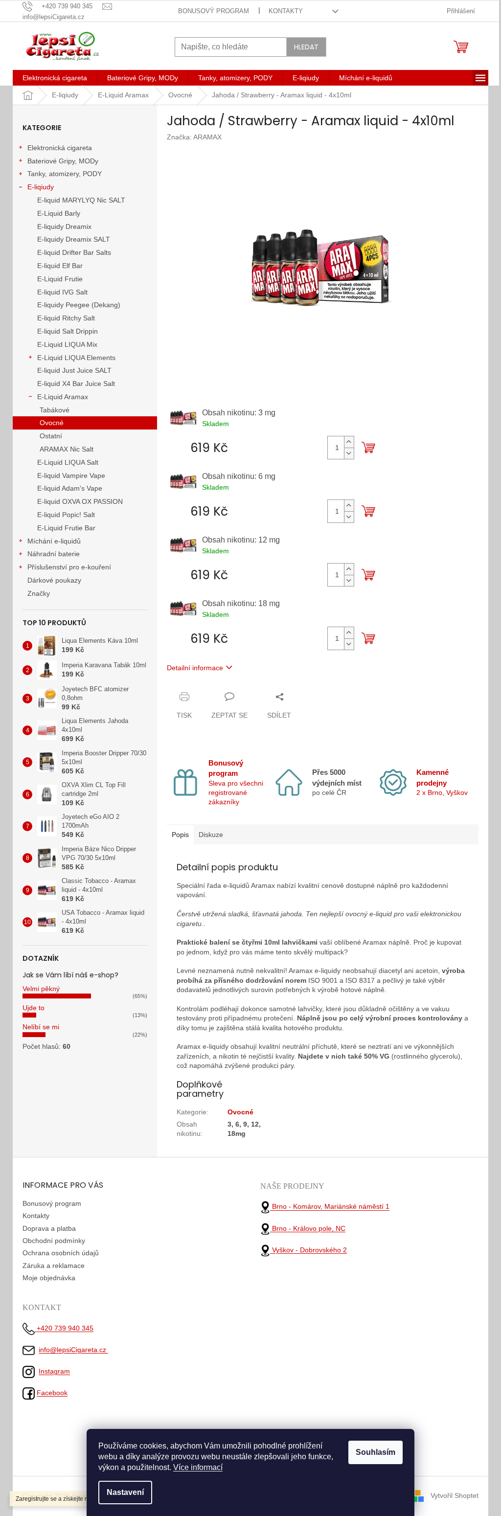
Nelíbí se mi (41, 1027)
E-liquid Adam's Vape (69, 488)
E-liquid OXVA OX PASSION (80, 501)
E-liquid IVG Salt (62, 292)
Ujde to (34, 1008)
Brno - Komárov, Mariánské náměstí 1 (329, 1207)
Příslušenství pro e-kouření (69, 567)
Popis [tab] (180, 834)
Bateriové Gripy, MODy (62, 161)
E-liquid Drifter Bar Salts (74, 252)
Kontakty (286, 11)
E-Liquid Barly (58, 213)
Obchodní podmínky (54, 1240)
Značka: (194, 137)
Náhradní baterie (53, 554)
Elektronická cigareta (59, 148)
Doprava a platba (49, 1228)
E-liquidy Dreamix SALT (73, 239)
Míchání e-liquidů (54, 541)
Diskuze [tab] (211, 834)
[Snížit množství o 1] (349, 453)
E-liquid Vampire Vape (71, 475)
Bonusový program (213, 11)
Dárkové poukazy (54, 580)
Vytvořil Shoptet (454, 1495)
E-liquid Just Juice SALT (74, 370)
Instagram (54, 1371)
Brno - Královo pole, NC (307, 1228)
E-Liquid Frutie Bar (66, 528)
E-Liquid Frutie (60, 279)
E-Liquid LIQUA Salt (67, 462)
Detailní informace (195, 668)
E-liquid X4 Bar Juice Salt (76, 383)
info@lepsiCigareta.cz (73, 1350)
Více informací (198, 1467)
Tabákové (54, 410)
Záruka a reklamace (54, 1265)
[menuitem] (55, 78)
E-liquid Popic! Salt (66, 515)
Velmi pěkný (41, 989)
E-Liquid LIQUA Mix (67, 344)
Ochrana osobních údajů (61, 1253)
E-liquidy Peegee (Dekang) (78, 305)
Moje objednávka (49, 1278)
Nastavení (125, 1492)
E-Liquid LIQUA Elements (76, 358)
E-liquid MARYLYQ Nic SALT (81, 200)
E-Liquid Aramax (62, 397)
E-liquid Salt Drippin (67, 331)
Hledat (306, 47)
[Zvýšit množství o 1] (349, 442)
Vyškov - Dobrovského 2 (308, 1250)
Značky (38, 593)
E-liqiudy (40, 187)
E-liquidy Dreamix (64, 226)
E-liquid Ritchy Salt (66, 318)
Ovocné (52, 423)
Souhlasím (375, 1452)
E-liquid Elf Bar (60, 266)
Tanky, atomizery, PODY (64, 174)
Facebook (52, 1393)
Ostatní (51, 436)
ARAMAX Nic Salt (66, 449)
